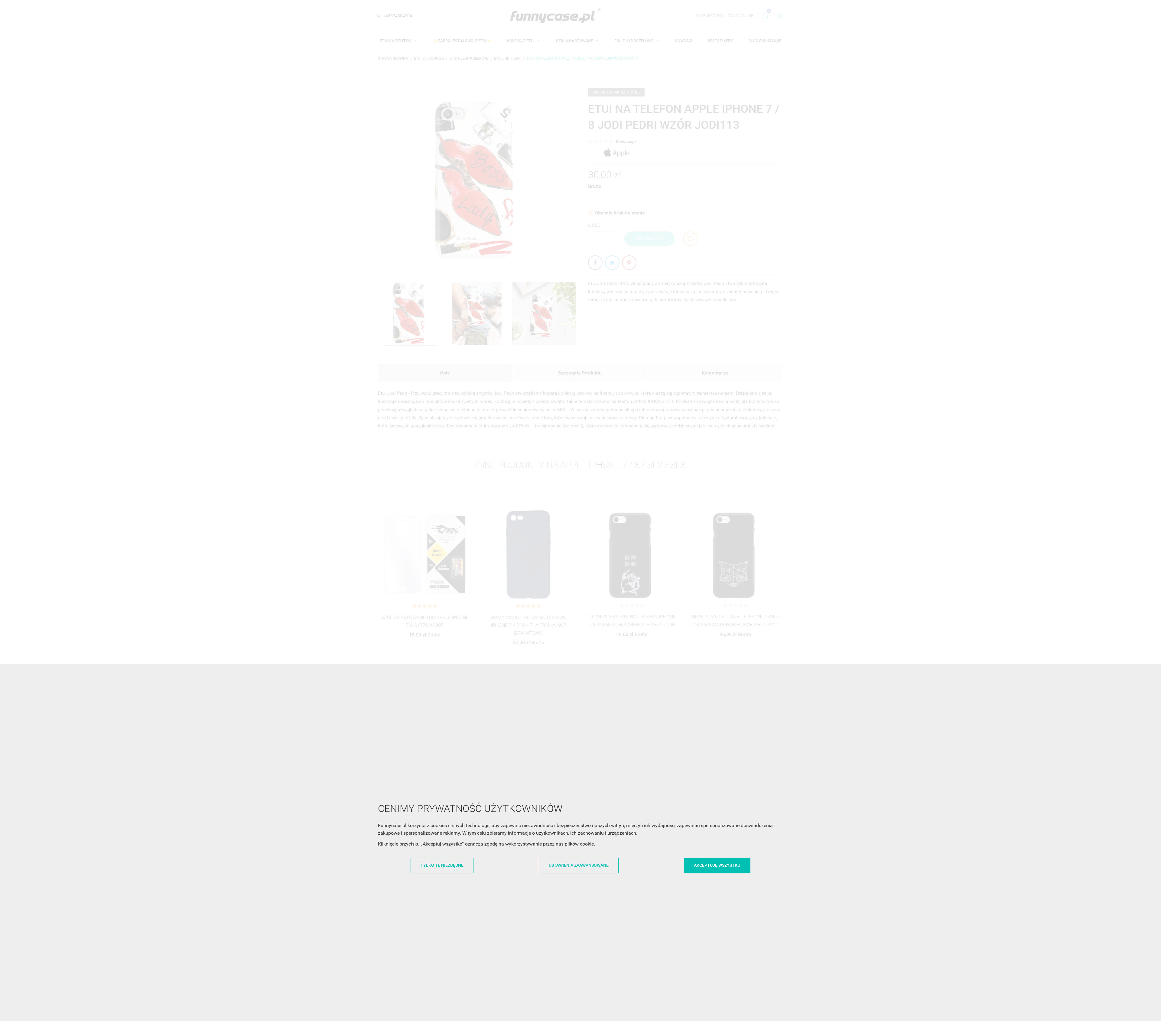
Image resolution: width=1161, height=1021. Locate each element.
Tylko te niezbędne (442, 865)
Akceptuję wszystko (717, 865)
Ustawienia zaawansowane (579, 865)
